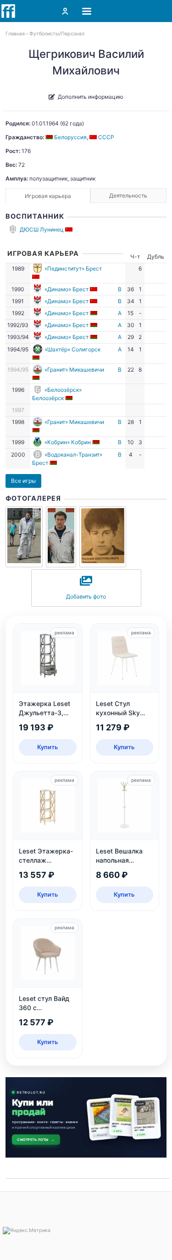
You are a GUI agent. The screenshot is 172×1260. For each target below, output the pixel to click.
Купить (47, 747)
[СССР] (69, 229)
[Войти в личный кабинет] (65, 11)
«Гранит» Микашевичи (74, 369)
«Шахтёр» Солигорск (72, 349)
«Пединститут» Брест (73, 268)
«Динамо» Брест (66, 289)
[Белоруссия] (94, 313)
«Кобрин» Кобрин (67, 442)
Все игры (23, 480)
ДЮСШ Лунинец (42, 229)
